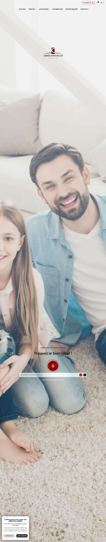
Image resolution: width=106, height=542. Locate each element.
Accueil (22, 9)
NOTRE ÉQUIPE (72, 9)
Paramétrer (9, 536)
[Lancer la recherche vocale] (53, 365)
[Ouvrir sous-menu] (36, 9)
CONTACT (84, 9)
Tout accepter (22, 536)
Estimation (58, 9)
